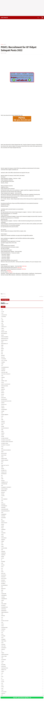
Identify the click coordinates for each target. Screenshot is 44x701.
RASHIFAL (22, 583)
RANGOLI (22, 580)
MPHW (22, 526)
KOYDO (22, 494)
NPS (22, 543)
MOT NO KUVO (22, 522)
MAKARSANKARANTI (22, 510)
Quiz (22, 570)
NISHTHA (22, 539)
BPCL (22, 350)
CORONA (22, 377)
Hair (22, 463)
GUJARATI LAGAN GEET (22, 439)
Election (22, 406)
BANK (22, 335)
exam (22, 676)
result (22, 688)
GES (22, 412)
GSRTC (22, 434)
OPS (22, 549)
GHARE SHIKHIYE (22, 414)
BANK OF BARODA (22, 336)
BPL (22, 352)
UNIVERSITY (22, 647)
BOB (22, 347)
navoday (22, 681)
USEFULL (22, 649)
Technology (22, 644)
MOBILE (22, 521)
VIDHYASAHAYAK (22, 654)
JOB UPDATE (4, 17)
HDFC (22, 451)
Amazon (22, 330)
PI (22, 559)
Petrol (22, 566)
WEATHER (22, 664)
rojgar (22, 689)
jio (22, 678)
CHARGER (22, 368)
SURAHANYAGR (22, 627)
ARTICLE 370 (22, 326)
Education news (22, 404)
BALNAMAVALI (22, 333)
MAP (22, 512)
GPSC (22, 424)
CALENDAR (22, 358)
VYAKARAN (22, 659)
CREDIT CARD (22, 380)
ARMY (22, 325)
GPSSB (22, 426)
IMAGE (22, 468)
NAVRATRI (22, 532)
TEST (22, 637)
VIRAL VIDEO (22, 656)
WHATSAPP (22, 666)
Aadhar (22, 328)
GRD (22, 429)
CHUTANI (22, 370)
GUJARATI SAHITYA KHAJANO (22, 441)
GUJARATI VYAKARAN (22, 444)
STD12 (22, 625)
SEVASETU (22, 605)
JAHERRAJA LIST (22, 482)
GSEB (22, 431)
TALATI (22, 630)
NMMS (22, 541)
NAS (22, 531)
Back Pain (22, 357)
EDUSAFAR (22, 397)
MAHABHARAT (22, 505)
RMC (22, 590)
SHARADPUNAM (22, 607)
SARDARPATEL (22, 598)
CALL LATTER (22, 360)
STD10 (22, 624)
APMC (22, 321)
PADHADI (22, 551)
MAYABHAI (22, 517)
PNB (22, 563)
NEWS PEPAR (22, 537)
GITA (22, 416)
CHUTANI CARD (22, 372)
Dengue (22, 390)
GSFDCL (22, 433)
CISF (22, 375)
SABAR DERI (22, 593)
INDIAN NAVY (22, 472)
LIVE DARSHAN (22, 499)
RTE (22, 592)
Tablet (22, 642)
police (22, 684)
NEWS (22, 536)
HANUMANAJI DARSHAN (22, 450)
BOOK (22, 348)
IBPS (22, 466)
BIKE (22, 341)
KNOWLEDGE (22, 490)
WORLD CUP (22, 669)
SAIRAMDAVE (22, 595)
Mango (22, 527)
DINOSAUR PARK (22, 385)
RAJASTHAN (22, 575)
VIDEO (22, 652)
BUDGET (22, 355)
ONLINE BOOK (22, 548)
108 (22, 309)
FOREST (22, 407)
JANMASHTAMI (22, 483)
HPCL (22, 461)
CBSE (22, 363)
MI (22, 519)
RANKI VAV (22, 581)
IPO (22, 477)
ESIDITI (22, 402)
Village (22, 661)
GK (22, 417)
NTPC (22, 544)
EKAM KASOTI (22, 399)
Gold (22, 448)
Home (2, 44)
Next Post (41, 296)
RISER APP (22, 588)
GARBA (22, 411)
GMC (22, 419)
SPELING (22, 615)
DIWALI (22, 387)
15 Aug (22, 311)
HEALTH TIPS (22, 453)
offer (22, 683)
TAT (22, 632)
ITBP (22, 478)
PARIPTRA (22, 554)
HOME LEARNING (22, 460)
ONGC (22, 546)
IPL (22, 475)
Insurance (22, 480)
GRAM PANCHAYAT (22, 428)
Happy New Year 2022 (22, 465)
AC (22, 318)
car (22, 674)
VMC (22, 657)
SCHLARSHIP (22, 603)
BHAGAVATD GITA (22, 338)
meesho (22, 679)
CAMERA (22, 362)
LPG (22, 500)
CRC (22, 379)
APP (22, 323)
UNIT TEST (22, 646)
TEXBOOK (22, 639)
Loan (22, 502)
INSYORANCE (22, 473)
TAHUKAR (22, 629)
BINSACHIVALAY (22, 343)
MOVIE (22, 524)
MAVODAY (22, 515)
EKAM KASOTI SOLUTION (22, 401)
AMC (22, 319)
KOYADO (22, 492)
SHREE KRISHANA (22, 612)
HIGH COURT (22, 455)
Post (22, 568)
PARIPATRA (22, 553)
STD (22, 622)
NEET (22, 534)
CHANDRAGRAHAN (22, 367)
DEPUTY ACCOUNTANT (22, 384)
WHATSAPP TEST (22, 668)
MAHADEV (22, 507)
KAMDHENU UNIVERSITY (22, 487)
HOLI (22, 456)
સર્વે (22, 695)
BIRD (22, 345)
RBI (22, 586)
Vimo (22, 662)
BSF (22, 353)
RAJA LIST (22, 573)
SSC (22, 619)
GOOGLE (22, 421)
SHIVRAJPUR (22, 610)
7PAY (22, 313)
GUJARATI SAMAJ (22, 443)
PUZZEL (22, 565)
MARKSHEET (22, 514)
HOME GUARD (22, 458)
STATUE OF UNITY (22, 620)
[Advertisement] (22, 24)
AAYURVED (22, 316)
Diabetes (22, 392)
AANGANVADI (22, 314)
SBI (22, 602)
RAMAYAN (22, 576)
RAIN (22, 571)
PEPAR (22, 556)
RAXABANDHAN (22, 585)
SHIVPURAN (22, 608)
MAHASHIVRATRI (22, 509)
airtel (22, 673)
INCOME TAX (22, 470)
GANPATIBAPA (22, 409)
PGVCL (5, 44)
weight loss (22, 693)
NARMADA (22, 529)
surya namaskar (22, 691)
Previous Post (3, 296)
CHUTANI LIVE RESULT (22, 374)
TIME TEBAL (22, 641)
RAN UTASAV (22, 578)
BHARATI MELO (22, 340)
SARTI (22, 600)
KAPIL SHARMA (22, 488)
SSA (22, 617)
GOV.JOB (22, 423)
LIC (22, 497)
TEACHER (22, 635)
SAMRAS (22, 597)
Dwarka (22, 394)
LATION (22, 495)
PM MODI (22, 561)
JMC (22, 485)
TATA (22, 634)
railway (22, 686)
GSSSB (22, 436)
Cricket (22, 382)
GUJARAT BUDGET (22, 438)
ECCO (22, 395)
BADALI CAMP (22, 331)
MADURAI (22, 504)
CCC (22, 365)
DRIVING (22, 389)
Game (22, 446)
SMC (22, 613)
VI (22, 651)
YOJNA (22, 671)
